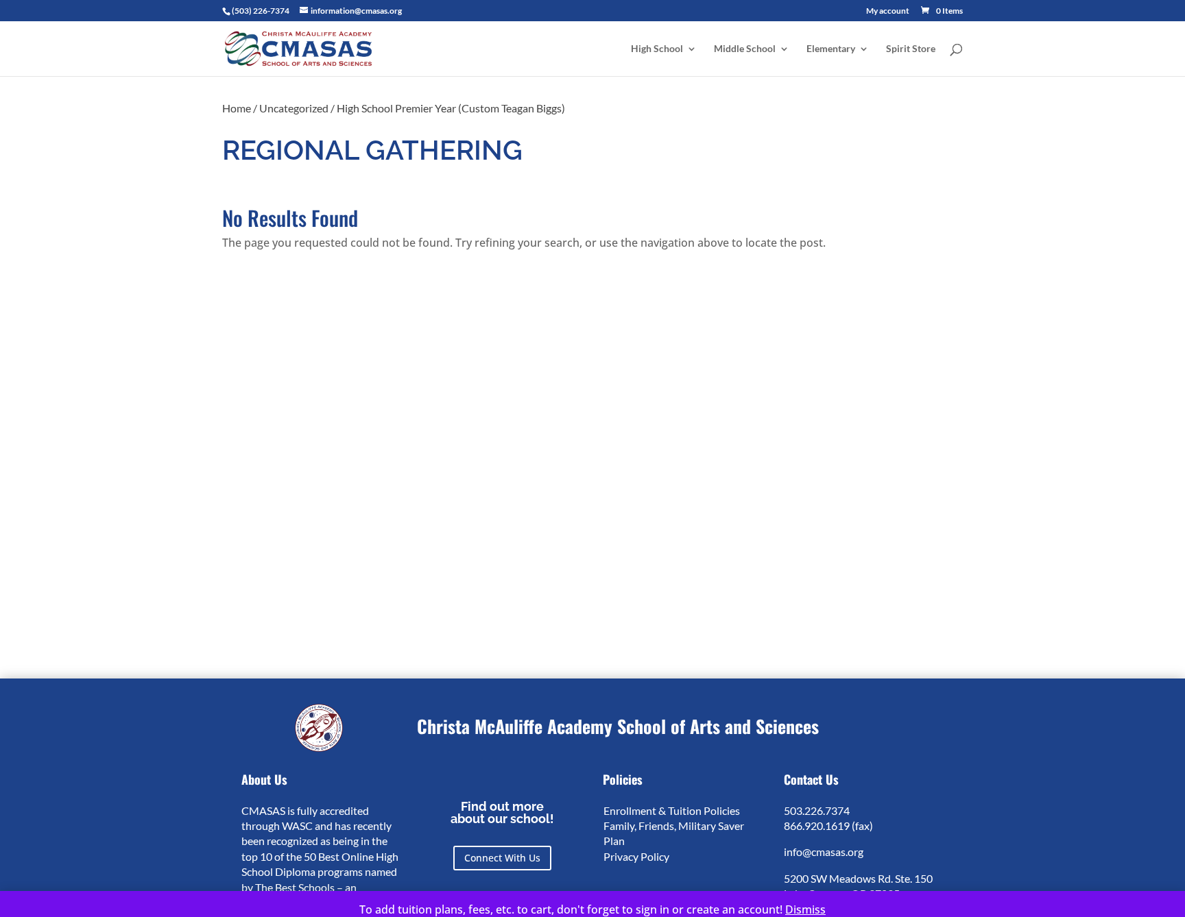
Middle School (745, 49)
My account (887, 11)
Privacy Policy (636, 856)
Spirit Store (910, 49)
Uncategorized (293, 107)
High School (657, 49)
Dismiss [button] (805, 909)
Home (236, 107)
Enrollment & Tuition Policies (671, 810)
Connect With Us (502, 857)
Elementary (830, 49)
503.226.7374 (817, 810)
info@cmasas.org (823, 851)
